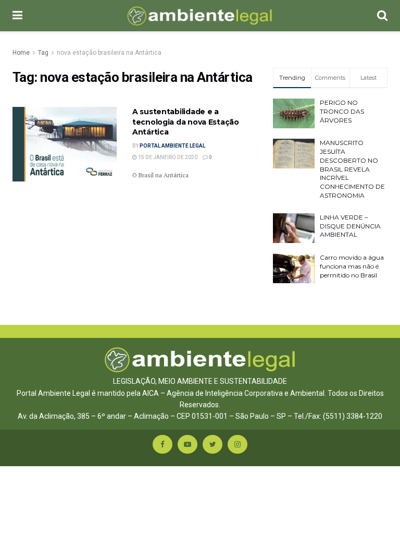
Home (21, 52)
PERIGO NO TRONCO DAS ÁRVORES (342, 111)
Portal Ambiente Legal (172, 146)
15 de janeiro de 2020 (167, 157)
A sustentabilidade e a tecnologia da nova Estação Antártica (185, 122)
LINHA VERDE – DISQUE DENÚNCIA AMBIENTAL (350, 226)
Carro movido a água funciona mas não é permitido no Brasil (352, 266)
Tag (43, 52)
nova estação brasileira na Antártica (109, 52)
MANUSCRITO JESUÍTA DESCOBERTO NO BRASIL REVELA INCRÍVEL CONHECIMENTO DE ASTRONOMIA (352, 169)
